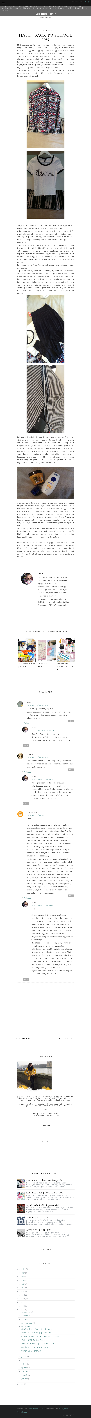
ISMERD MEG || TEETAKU (31, 1351)
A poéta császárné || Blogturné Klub (42, 1205)
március (25, 1371)
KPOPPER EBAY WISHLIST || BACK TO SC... (65, 666)
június (24, 1360)
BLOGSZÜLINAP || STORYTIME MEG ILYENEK (40, 1336)
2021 (21, 1288)
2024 (21, 1276)
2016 (21, 1306)
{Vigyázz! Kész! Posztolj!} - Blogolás (36, 1329)
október (25, 1319)
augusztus (26, 1327)
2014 (21, 1384)
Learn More (41, 14)
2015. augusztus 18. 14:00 (38, 705)
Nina (40, 574)
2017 (21, 1302)
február (24, 1375)
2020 (22, 1291)
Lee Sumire (33, 812)
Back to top (67, 1415)
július (24, 1357)
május (24, 1364)
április (24, 1368)
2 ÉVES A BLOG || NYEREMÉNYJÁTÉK (44, 1180)
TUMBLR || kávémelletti (37, 1218)
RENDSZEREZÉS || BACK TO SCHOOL (44, 1193)
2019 (21, 1295)
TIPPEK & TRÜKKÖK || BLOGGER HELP (37, 1344)
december (26, 1312)
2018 (21, 1299)
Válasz (71, 721)
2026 (22, 1269)
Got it (53, 14)
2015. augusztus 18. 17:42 (38, 757)
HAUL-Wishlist (46, 31)
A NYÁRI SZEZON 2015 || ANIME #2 (36, 1333)
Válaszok (28, 723)
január (24, 1379)
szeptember (27, 1323)
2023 (21, 1280)
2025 (21, 1273)
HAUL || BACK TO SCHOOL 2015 (34, 1340)
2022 (21, 1284)
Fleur (30, 754)
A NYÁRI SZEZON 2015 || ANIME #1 (36, 1347)
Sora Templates (35, 1409)
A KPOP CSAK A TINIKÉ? (38, 1230)
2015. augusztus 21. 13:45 (42, 905)
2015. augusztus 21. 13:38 (42, 779)
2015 (21, 1310)
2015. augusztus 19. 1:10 (37, 815)
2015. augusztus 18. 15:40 (43, 730)
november (26, 1316)
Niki (29, 702)
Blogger (87, 1)
